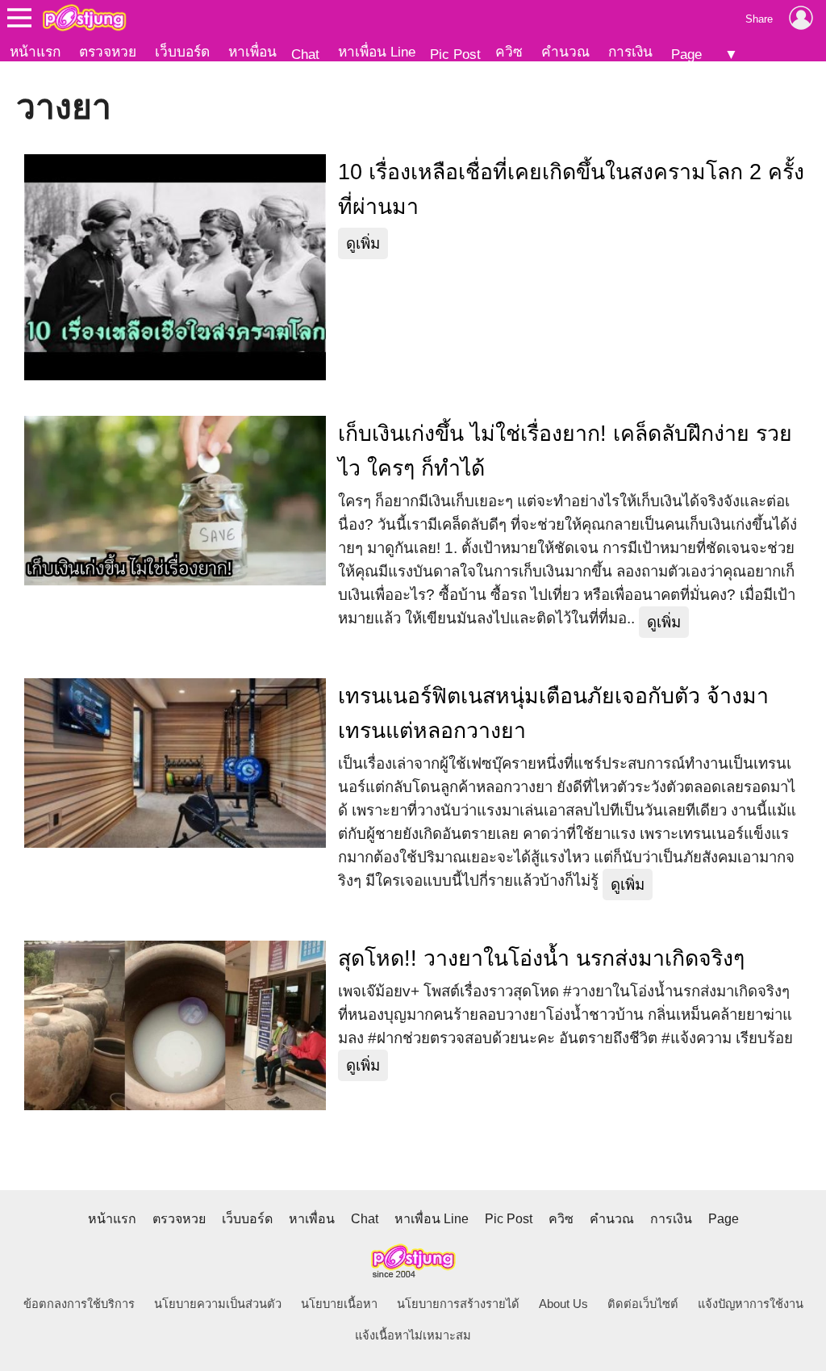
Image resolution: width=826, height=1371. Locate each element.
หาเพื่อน (252, 52)
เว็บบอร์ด (182, 52)
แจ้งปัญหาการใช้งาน (750, 1304)
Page (686, 54)
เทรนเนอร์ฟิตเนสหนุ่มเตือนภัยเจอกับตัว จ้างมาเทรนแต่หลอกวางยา (553, 713)
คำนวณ (565, 52)
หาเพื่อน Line (376, 52)
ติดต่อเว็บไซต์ (642, 1304)
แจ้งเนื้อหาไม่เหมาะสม (413, 1335)
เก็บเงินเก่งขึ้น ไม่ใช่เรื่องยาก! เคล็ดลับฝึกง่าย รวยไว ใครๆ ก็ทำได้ (565, 450)
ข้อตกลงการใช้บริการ (79, 1304)
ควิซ (509, 52)
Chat (305, 54)
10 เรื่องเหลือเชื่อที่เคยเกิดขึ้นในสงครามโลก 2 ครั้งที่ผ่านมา (571, 189)
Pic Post (455, 54)
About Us (563, 1304)
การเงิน (630, 52)
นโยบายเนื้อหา (339, 1304)
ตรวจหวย (107, 52)
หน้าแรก (35, 52)
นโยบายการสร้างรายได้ (458, 1304)
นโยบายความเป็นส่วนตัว (218, 1304)
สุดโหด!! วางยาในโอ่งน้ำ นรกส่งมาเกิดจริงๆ (541, 958)
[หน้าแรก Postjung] (84, 18)
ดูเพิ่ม (363, 243)
